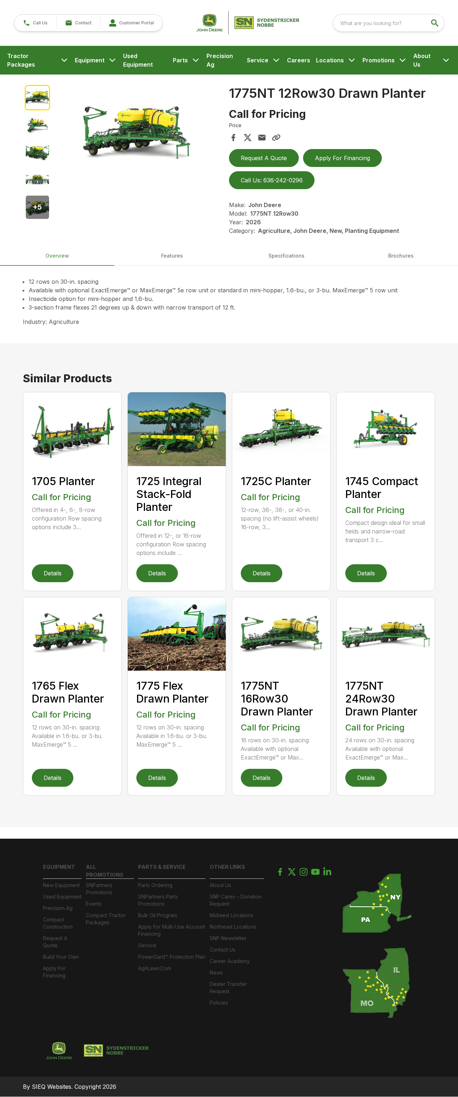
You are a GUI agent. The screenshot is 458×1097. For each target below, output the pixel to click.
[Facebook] (280, 871)
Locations (330, 60)
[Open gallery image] (137, 133)
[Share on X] (247, 137)
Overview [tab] (57, 256)
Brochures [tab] (401, 256)
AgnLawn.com (154, 968)
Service (257, 60)
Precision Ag (219, 60)
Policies (219, 1003)
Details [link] (53, 573)
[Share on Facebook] (233, 137)
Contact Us (222, 950)
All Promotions (104, 871)
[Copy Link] (276, 137)
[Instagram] (303, 871)
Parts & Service (162, 867)
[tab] (37, 97)
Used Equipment (138, 60)
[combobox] (388, 23)
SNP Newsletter (228, 938)
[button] (35, 22)
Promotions (378, 60)
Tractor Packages (21, 60)
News (216, 972)
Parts (180, 60)
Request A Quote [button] (264, 158)
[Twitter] (291, 871)
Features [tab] (172, 256)
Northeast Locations (233, 927)
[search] (435, 23)
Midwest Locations (231, 915)
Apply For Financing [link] (342, 158)
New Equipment (61, 885)
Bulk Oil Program (157, 915)
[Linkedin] (327, 871)
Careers (298, 60)
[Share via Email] (262, 137)
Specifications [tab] (286, 256)
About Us (421, 60)
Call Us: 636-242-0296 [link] (272, 180)
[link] (131, 22)
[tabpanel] (137, 134)
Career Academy (230, 961)
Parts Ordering (155, 885)
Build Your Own (61, 957)
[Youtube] (315, 871)
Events (94, 904)
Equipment (89, 60)
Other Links (227, 867)
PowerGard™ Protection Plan (171, 957)
